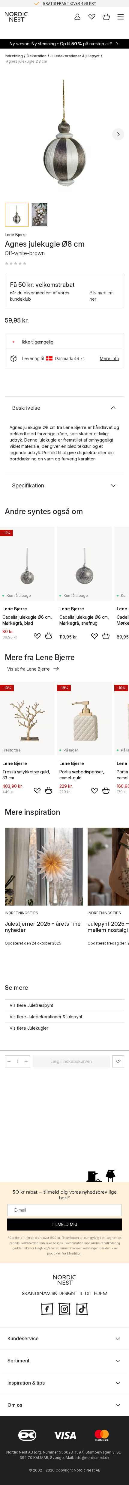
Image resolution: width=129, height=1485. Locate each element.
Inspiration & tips (26, 1383)
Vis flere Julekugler (29, 1028)
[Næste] (118, 134)
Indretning (14, 56)
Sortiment (18, 1361)
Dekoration (36, 56)
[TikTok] (82, 1308)
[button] (15, 263)
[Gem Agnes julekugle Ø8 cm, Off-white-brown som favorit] (118, 1061)
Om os (15, 1405)
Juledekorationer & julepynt (75, 56)
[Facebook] (47, 1308)
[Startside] (16, 17)
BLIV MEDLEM (52, 5)
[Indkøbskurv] (106, 17)
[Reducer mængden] (9, 1061)
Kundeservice (23, 1338)
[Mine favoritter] (92, 17)
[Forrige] (11, 134)
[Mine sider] (77, 17)
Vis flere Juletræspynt (31, 1005)
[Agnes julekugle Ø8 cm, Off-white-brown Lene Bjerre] (64, 133)
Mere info (109, 358)
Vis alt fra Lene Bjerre (28, 668)
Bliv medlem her (101, 296)
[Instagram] (64, 1308)
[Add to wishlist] (37, 636)
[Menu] (120, 17)
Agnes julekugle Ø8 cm (26, 61)
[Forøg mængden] (26, 1061)
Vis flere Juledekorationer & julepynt (46, 1016)
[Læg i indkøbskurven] (48, 635)
